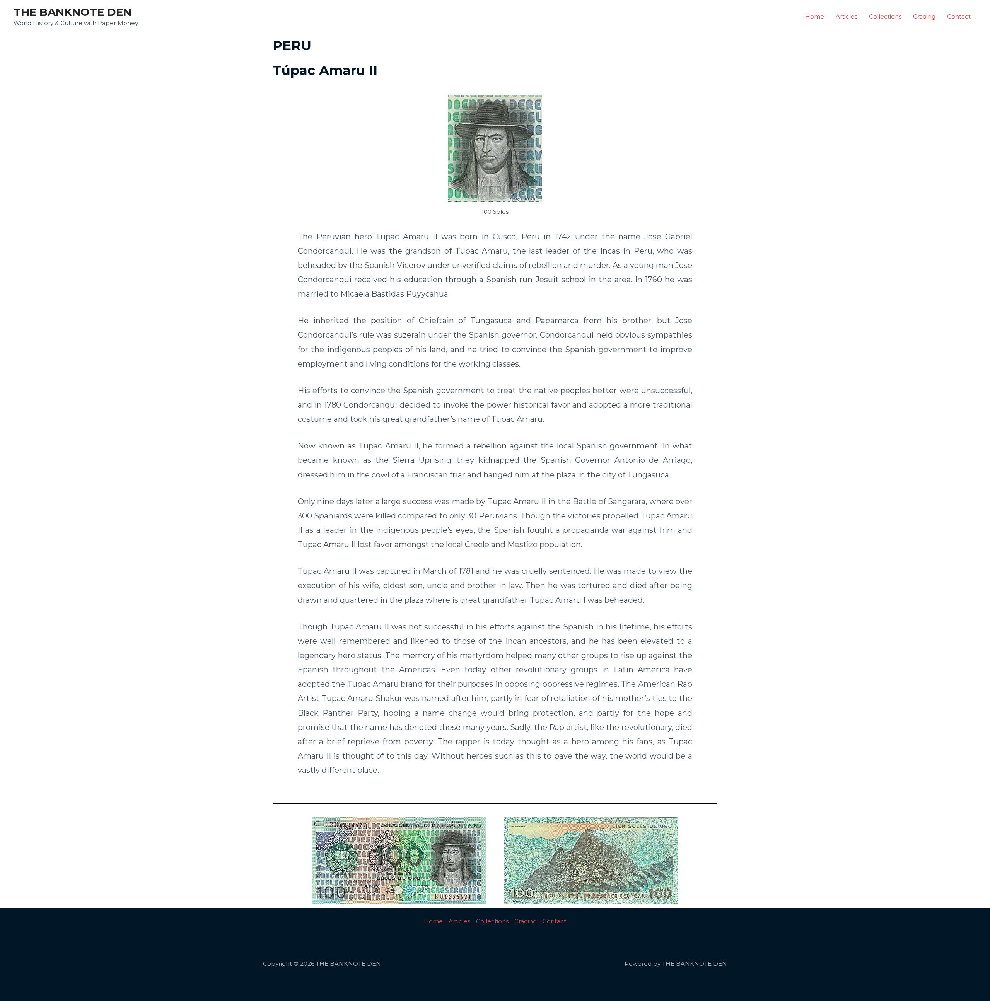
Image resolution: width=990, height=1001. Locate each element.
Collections (885, 16)
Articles (846, 16)
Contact (959, 16)
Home (814, 16)
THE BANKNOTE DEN (72, 12)
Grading (924, 16)
